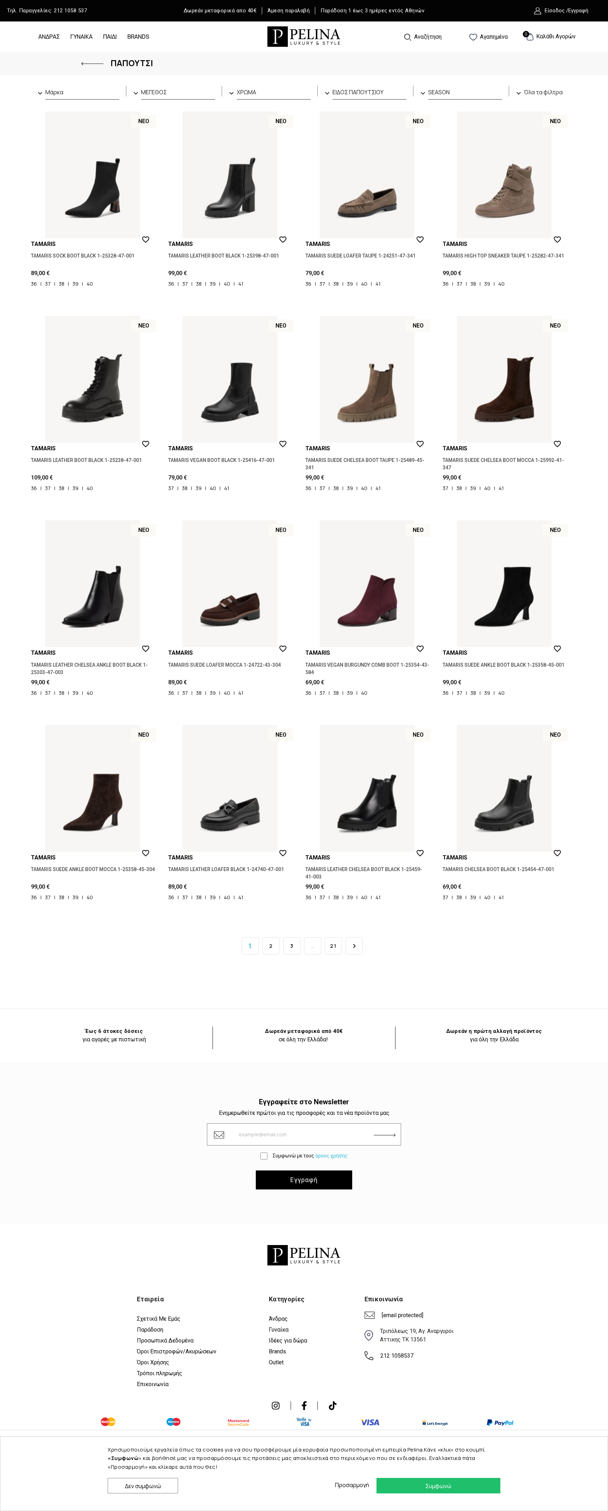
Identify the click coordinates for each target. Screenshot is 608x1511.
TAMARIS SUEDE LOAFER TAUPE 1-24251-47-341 (360, 256)
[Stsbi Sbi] (275, 1405)
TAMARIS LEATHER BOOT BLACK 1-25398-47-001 (223, 256)
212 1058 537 (70, 10)
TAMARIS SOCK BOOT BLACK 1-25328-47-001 (82, 256)
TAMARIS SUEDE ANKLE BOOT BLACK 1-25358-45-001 (503, 665)
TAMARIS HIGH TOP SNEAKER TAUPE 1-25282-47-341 (503, 256)
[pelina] (304, 36)
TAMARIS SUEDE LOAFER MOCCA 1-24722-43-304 (224, 665)
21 (333, 945)
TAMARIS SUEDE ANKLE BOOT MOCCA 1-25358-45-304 (93, 869)
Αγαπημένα (493, 36)
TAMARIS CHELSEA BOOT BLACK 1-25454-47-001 (498, 869)
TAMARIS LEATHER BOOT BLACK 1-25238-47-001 (86, 460)
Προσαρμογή (350, 1485)
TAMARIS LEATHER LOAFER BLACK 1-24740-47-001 (226, 869)
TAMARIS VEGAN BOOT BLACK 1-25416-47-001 (221, 460)
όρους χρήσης (331, 1155)
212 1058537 (396, 1355)
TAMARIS (43, 244)
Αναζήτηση (427, 36)
